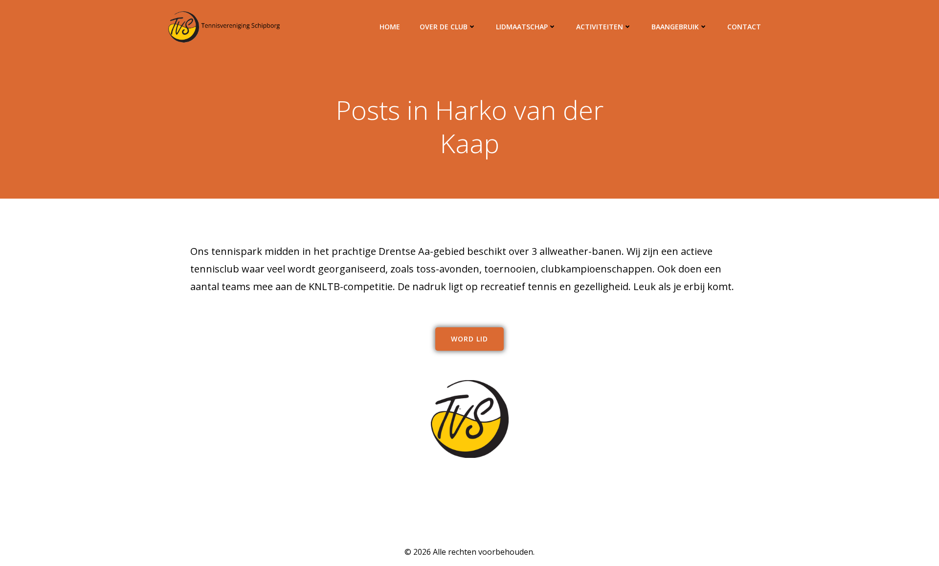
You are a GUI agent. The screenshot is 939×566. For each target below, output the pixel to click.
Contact (744, 26)
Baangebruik (675, 26)
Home (390, 26)
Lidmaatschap (522, 26)
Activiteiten (599, 26)
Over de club (444, 26)
